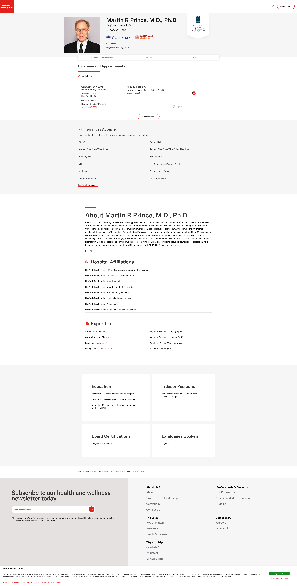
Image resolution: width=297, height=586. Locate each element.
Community (153, 503)
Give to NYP (153, 547)
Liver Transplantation (95, 343)
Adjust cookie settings (11, 582)
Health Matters (155, 522)
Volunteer (152, 553)
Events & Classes (156, 534)
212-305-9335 (91, 107)
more (127, 47)
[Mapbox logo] (178, 106)
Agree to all (279, 574)
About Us (152, 492)
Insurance (148, 57)
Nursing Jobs (224, 528)
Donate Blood (154, 558)
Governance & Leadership (162, 498)
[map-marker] (194, 94)
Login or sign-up (133, 90)
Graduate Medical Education (233, 498)
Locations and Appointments (101, 57)
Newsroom (152, 528)
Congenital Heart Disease (97, 337)
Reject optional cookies (279, 578)
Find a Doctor (286, 6)
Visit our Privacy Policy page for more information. (42, 582)
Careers (221, 522)
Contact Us (153, 509)
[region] (194, 97)
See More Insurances (87, 185)
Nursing (221, 503)
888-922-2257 (118, 30)
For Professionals (226, 492)
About (195, 57)
